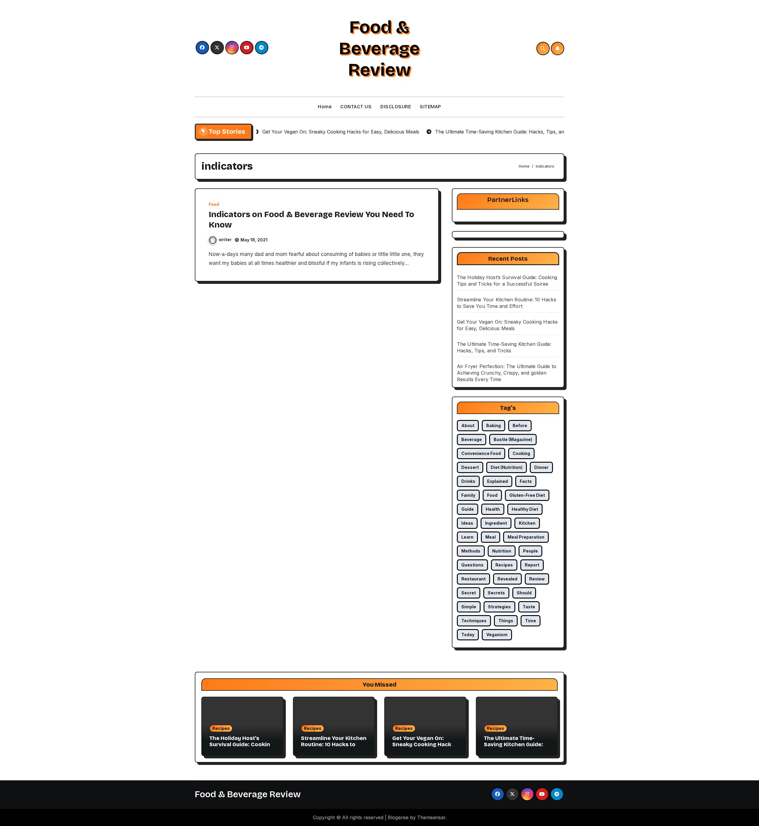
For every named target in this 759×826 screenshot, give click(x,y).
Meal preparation (526, 536)
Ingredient (496, 523)
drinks (468, 481)
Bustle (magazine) (513, 439)
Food (214, 204)
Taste (529, 606)
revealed (507, 578)
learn (467, 536)
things (505, 620)
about (467, 425)
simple (468, 606)
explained (497, 481)
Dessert (470, 467)
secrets (496, 592)
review (537, 578)
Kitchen (527, 523)
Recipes (221, 728)
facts (526, 481)
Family (468, 495)
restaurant (473, 578)
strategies (499, 606)
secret (468, 592)
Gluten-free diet (527, 495)
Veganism (497, 634)
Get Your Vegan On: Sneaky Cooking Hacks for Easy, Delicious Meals (423, 748)
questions (472, 564)
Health (493, 509)
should (524, 592)
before (520, 425)
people (530, 550)
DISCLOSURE (395, 106)
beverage (471, 439)
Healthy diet (525, 509)
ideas (467, 523)
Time (530, 620)
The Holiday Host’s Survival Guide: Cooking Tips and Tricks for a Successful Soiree (241, 748)
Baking (493, 425)
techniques (474, 620)
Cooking (521, 453)
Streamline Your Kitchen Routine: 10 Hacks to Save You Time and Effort (333, 748)
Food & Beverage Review (379, 48)
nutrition (501, 550)
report (532, 564)
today (467, 634)
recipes (504, 564)
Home (324, 106)
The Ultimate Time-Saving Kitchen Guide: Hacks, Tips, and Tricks (514, 744)
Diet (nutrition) (506, 467)
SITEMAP (430, 106)
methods (470, 550)
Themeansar (431, 817)
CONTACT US (355, 106)
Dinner (541, 467)
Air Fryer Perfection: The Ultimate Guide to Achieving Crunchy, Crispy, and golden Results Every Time (507, 372)
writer (225, 239)
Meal (490, 536)
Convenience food (481, 453)
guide (467, 509)
